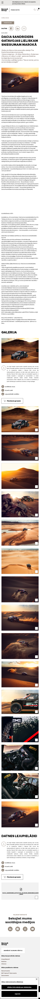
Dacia (7, 18)
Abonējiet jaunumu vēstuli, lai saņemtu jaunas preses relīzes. (24, 2)
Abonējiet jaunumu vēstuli (13, 950)
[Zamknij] (35, 979)
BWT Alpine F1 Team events (9, 973)
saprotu (17, 994)
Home (3, 18)
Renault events (5, 971)
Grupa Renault (5, 959)
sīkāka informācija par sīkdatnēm (19, 987)
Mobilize (3, 961)
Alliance (3, 964)
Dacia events (5, 975)
